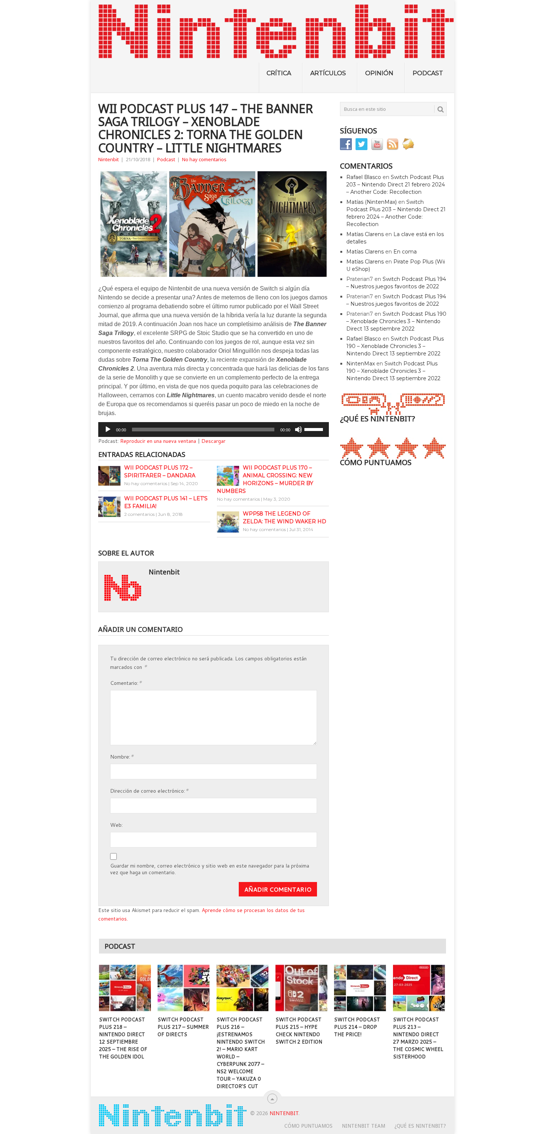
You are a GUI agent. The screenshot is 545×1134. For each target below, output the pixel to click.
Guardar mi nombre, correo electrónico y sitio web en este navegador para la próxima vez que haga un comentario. (209, 869)
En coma (405, 251)
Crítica (279, 73)
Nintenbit (108, 159)
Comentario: (126, 682)
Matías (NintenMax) (371, 202)
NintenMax (360, 363)
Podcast (428, 73)
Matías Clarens (365, 234)
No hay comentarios (204, 159)
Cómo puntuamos (308, 1126)
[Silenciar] (298, 429)
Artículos (328, 73)
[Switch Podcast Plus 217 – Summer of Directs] (183, 988)
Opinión (379, 73)
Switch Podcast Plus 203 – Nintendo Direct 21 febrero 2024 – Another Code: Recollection (395, 184)
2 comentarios (139, 514)
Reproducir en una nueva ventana (158, 441)
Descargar (213, 441)
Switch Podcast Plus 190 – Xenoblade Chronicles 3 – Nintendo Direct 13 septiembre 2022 (396, 321)
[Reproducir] (108, 429)
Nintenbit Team (363, 1126)
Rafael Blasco (363, 177)
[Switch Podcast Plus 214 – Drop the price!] (360, 988)
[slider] (314, 428)
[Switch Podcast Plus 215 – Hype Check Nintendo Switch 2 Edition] (301, 988)
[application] (213, 429)
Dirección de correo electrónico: (149, 790)
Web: (116, 825)
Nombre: (121, 756)
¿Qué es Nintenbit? (420, 1126)
